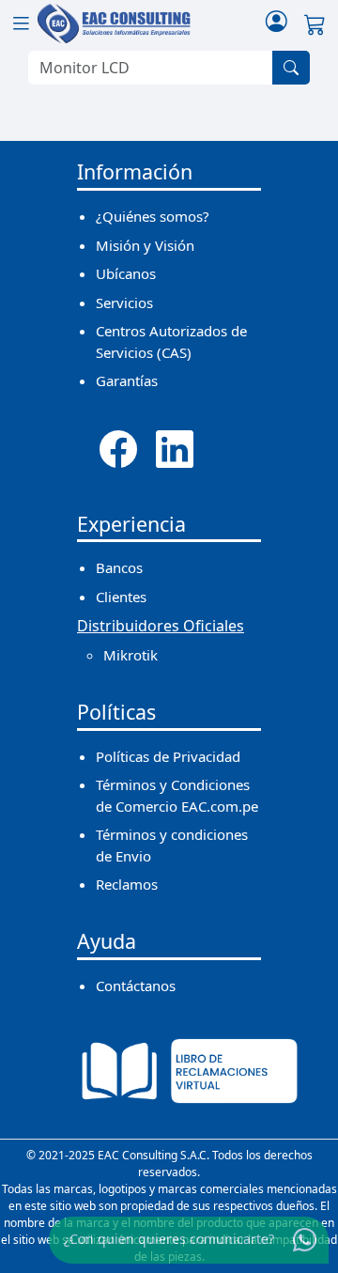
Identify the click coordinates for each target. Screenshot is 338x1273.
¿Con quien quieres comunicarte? (169, 1239)
